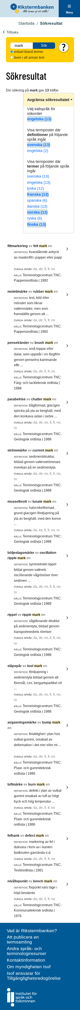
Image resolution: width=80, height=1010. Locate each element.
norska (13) (37, 212)
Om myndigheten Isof (29, 966)
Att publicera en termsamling (23, 939)
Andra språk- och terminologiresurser (26, 951)
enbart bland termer (28, 52)
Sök (44, 45)
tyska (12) (35, 188)
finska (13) (36, 224)
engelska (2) (37, 151)
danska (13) (37, 206)
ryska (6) (34, 218)
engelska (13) (39, 119)
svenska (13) (38, 145)
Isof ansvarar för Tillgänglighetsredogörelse (34, 976)
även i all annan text (29, 57)
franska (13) (38, 194)
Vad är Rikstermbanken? (32, 930)
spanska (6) (37, 200)
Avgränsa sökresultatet (48, 100)
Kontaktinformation (26, 960)
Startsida (26, 23)
